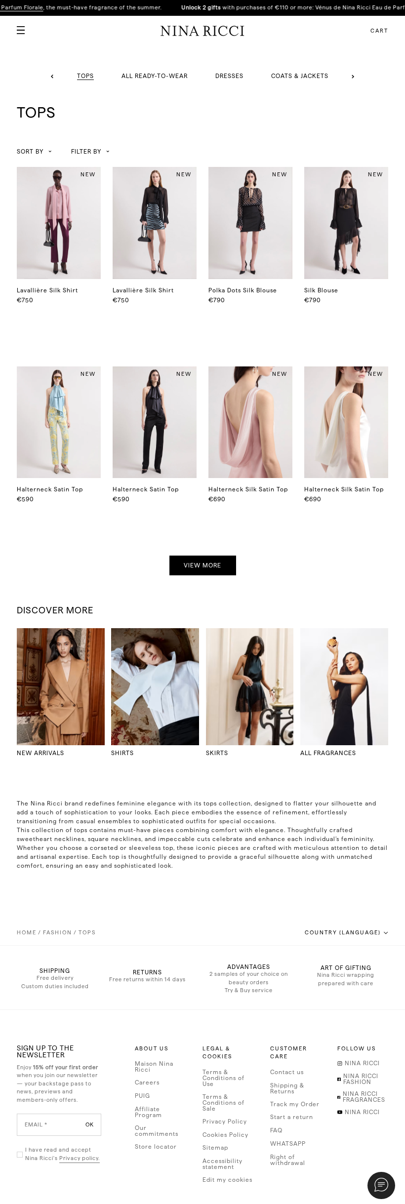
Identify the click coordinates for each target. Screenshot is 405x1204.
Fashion (57, 932)
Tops (87, 932)
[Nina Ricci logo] (202, 31)
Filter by (86, 152)
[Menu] (17, 26)
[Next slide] (353, 76)
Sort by (30, 152)
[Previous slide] (52, 76)
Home (27, 932)
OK (89, 1124)
